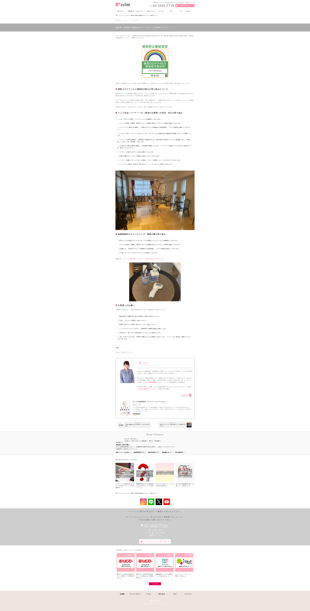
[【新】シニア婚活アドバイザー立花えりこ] (166, 501)
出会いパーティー (141, 11)
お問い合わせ (185, 5)
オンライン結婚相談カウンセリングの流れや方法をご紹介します (143, 258)
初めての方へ (120, 11)
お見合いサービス (151, 11)
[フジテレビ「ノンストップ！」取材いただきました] (184, 563)
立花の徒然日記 (179, 452)
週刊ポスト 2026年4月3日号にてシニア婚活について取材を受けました (125, 576)
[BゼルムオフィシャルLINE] (151, 501)
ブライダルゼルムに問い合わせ (156, 541)
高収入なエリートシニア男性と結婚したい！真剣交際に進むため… (172, 425)
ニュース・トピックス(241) (130, 20)
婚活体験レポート (166, 452)
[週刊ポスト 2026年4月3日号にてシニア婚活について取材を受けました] (126, 563)
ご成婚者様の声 (130, 11)
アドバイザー (161, 11)
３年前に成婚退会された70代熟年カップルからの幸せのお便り (137, 425)
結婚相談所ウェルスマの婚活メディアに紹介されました (164, 575)
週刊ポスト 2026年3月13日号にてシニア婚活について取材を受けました (145, 576)
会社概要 (122, 594)
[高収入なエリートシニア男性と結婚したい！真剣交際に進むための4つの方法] (189, 425)
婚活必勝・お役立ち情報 (122, 444)
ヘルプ (181, 11)
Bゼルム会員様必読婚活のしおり (124, 446)
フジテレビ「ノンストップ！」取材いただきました (184, 575)
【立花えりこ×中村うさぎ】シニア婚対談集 (135, 441)
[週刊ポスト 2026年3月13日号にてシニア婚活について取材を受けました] (145, 563)
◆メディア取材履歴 (154, 441)
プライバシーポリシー (135, 594)
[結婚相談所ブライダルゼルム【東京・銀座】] (122, 4)
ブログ (171, 11)
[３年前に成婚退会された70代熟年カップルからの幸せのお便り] (121, 425)
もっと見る (155, 583)
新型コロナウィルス (127, 352)
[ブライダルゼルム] (155, 600)
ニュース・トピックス (130, 438)
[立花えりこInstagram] (143, 501)
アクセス (148, 594)
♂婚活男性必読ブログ (138, 452)
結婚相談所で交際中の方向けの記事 (145, 446)
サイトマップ (188, 594)
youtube (118, 442)
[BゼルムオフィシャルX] (159, 501)
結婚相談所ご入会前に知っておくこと (125, 449)
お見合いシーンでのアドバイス (166, 446)
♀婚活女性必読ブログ (152, 452)
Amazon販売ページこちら (147, 389)
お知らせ (118, 352)
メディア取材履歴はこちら (152, 382)
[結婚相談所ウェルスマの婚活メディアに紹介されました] (165, 563)
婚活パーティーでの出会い (123, 452)
